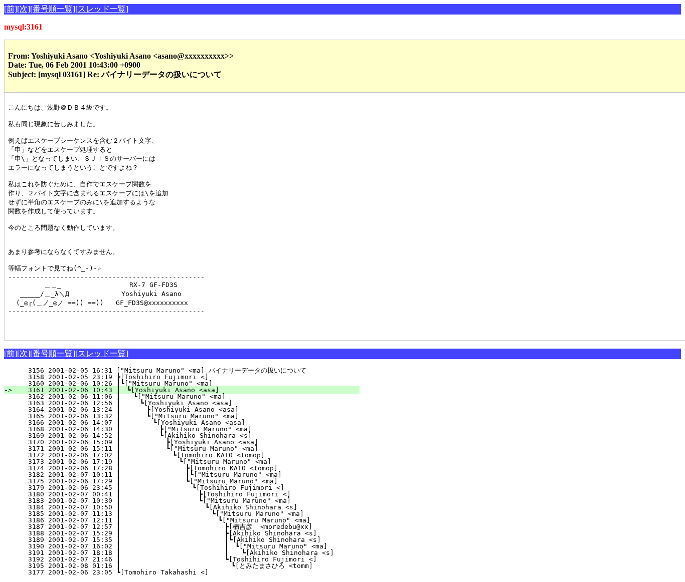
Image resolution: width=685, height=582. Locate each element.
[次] (23, 9)
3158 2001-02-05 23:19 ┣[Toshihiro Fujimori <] (190, 377)
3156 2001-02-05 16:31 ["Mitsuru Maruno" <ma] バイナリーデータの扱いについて (181, 370)
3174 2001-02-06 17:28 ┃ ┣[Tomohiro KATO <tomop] (181, 468)
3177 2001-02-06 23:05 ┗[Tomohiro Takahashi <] (190, 572)
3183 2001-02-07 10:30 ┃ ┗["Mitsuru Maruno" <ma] (179, 500)
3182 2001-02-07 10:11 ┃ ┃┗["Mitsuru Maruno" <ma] (179, 474)
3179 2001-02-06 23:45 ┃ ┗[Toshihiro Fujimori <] (180, 487)
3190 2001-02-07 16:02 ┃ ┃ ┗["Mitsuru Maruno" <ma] (173, 546)
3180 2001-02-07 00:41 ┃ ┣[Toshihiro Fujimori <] (179, 494)
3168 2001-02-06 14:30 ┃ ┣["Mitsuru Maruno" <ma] (184, 429)
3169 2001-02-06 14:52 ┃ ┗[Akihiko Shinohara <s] (184, 435)
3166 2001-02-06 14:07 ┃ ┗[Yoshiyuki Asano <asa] (185, 422)
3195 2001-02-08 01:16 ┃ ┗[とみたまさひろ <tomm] (170, 565)
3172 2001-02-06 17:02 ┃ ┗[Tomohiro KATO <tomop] (182, 455)
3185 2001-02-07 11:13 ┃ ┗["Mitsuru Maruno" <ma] (178, 513)
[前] (10, 9)
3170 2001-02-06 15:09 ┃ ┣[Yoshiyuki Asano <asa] (183, 442)
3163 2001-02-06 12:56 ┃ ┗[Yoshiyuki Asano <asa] (186, 403)
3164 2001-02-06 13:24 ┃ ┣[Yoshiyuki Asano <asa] (185, 409)
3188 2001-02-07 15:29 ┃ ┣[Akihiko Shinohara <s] (176, 533)
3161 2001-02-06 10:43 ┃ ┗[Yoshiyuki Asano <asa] (188, 390)
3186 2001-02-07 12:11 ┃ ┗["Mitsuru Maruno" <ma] (177, 520)
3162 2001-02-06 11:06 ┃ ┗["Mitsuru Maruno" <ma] (187, 396)
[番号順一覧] (52, 9)
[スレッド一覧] (101, 9)
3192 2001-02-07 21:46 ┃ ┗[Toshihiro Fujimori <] (176, 559)
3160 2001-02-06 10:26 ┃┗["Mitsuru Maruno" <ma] (188, 383)
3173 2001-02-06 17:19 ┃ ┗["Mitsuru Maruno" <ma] (182, 461)
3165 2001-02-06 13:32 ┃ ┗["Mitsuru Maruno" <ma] (185, 416)
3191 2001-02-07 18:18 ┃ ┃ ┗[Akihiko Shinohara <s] (181, 552)
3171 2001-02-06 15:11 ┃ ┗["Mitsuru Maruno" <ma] (183, 448)
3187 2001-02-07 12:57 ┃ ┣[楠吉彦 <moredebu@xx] (174, 526)
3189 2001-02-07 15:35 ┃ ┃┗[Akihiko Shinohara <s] (174, 539)
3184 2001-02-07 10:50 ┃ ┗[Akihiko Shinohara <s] (178, 507)
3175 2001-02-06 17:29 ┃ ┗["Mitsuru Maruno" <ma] (181, 481)
